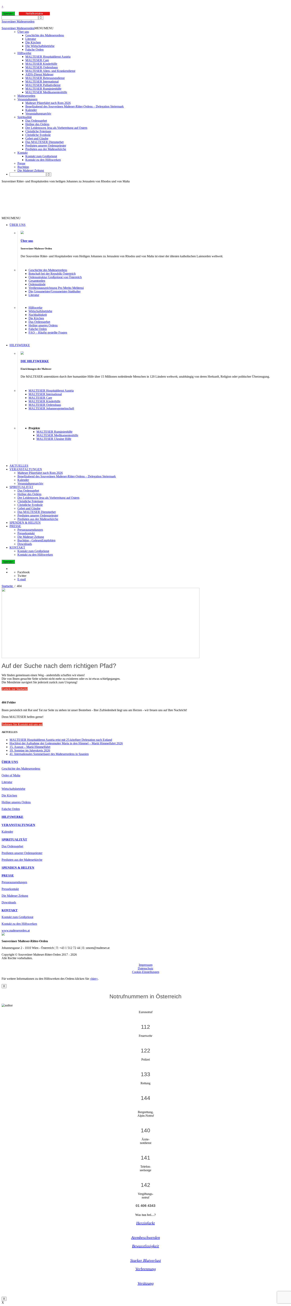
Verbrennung (145, 1269)
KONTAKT (17, 547)
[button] (43, 28)
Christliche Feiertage (38, 131)
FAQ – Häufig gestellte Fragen (48, 332)
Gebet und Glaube (36, 138)
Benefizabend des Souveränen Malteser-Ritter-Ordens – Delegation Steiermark (74, 106)
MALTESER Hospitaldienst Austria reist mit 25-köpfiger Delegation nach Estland (61, 739)
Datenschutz (145, 968)
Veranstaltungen (27, 99)
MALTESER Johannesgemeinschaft (51, 408)
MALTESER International (42, 81)
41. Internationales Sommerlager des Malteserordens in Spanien (49, 754)
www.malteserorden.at (16, 930)
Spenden (8, 13)
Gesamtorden (37, 280)
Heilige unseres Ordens (43, 325)
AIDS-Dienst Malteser (39, 74)
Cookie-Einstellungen (145, 972)
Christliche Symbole (38, 135)
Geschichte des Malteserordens (44, 35)
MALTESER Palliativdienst (42, 85)
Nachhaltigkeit (38, 314)
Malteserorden (26, 95)
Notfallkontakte (34, 13)
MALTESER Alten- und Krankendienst (50, 71)
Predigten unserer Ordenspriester (45, 145)
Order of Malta (11, 775)
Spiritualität (24, 117)
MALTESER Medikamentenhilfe (46, 92)
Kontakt (22, 152)
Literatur (30, 39)
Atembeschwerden (145, 1237)
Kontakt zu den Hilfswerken (43, 159)
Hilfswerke (24, 53)
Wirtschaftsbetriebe (40, 311)
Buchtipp (23, 167)
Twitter (21, 575)
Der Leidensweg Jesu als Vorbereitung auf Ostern (56, 127)
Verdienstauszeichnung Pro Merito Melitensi (56, 287)
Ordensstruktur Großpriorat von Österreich (55, 277)
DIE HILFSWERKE (35, 361)
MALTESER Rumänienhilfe (43, 88)
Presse (21, 163)
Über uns (23, 31)
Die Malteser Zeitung (30, 170)
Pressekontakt (26, 533)
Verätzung (146, 1283)
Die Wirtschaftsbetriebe (39, 46)
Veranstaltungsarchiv (38, 113)
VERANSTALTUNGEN (26, 469)
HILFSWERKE (20, 345)
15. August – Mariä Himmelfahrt (30, 747)
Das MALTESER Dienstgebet (44, 142)
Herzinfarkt (145, 1223)
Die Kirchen (33, 42)
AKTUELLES (19, 465)
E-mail (21, 579)
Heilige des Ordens (37, 124)
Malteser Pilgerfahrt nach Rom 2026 (48, 103)
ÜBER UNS (18, 224)
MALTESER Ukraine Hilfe (53, 438)
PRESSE (15, 526)
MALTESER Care (37, 60)
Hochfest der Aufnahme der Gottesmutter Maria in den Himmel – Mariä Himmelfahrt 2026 (66, 743)
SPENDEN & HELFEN (25, 522)
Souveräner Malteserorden (18, 21)
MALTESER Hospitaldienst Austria (47, 56)
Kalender (31, 110)
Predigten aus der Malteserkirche (45, 149)
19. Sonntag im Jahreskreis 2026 (30, 750)
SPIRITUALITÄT (21, 487)
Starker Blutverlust (145, 1260)
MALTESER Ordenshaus (41, 67)
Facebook (23, 572)
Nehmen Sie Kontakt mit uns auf (22, 724)
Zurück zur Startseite (15, 689)
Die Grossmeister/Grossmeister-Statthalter (55, 291)
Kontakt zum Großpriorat (41, 156)
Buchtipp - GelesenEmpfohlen (36, 540)
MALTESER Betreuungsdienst (45, 78)
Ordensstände (37, 284)
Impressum (145, 965)
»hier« (94, 978)
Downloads (24, 544)
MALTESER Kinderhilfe (41, 63)
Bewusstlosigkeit (145, 1246)
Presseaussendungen (30, 529)
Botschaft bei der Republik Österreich (52, 273)
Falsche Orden (34, 49)
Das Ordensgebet (36, 120)
